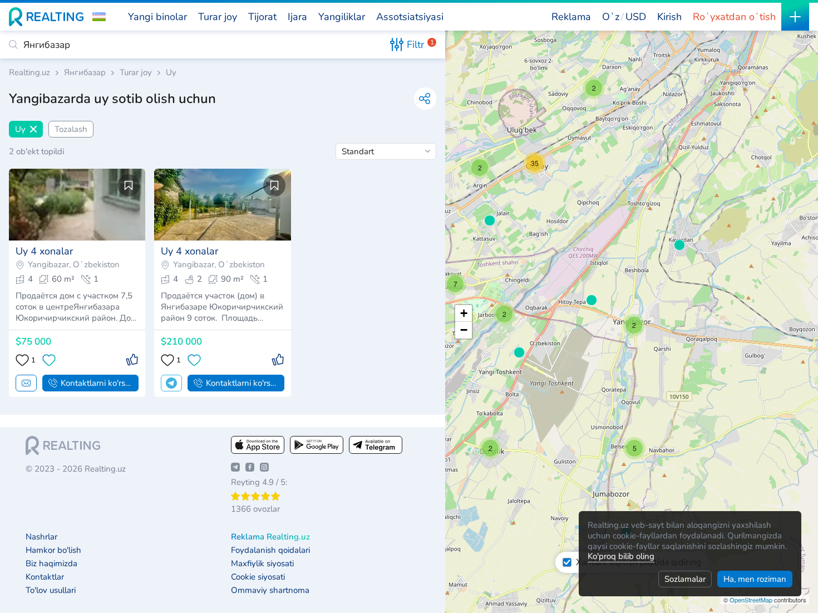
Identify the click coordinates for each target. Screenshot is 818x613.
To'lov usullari (51, 590)
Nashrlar (41, 537)
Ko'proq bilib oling (621, 556)
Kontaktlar (45, 577)
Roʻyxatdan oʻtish (734, 16)
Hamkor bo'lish (53, 550)
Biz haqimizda (51, 563)
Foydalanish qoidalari (270, 550)
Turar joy (136, 72)
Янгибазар (85, 72)
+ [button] (463, 313)
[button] (99, 17)
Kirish (669, 16)
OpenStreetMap (751, 599)
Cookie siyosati (258, 577)
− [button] (463, 330)
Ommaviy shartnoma (270, 590)
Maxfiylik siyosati (262, 563)
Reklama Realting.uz (270, 537)
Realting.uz (29, 72)
